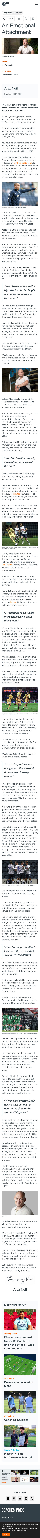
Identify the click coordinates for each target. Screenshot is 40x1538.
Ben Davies (7, 565)
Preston (16, 494)
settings (23, 1530)
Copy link (9, 18)
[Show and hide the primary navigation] (36, 4)
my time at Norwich (23, 163)
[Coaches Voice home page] (6, 4)
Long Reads (7, 13)
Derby (13, 602)
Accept (6, 1534)
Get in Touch (7, 1517)
